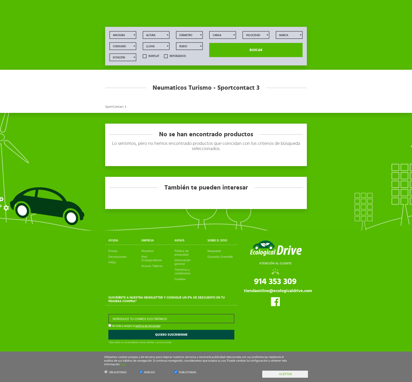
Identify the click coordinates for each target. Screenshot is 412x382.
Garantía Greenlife (220, 256)
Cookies (179, 279)
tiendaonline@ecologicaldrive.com (278, 291)
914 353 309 (275, 281)
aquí (123, 364)
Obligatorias (118, 372)
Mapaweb (214, 251)
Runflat (153, 56)
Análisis (149, 372)
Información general (182, 261)
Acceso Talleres (152, 266)
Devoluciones (117, 256)
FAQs (112, 262)
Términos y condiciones (182, 271)
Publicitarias (187, 372)
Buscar (256, 50)
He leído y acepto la (135, 326)
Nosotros (147, 251)
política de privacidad (147, 326)
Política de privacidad (181, 252)
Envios (112, 251)
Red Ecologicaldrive (151, 258)
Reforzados (177, 56)
